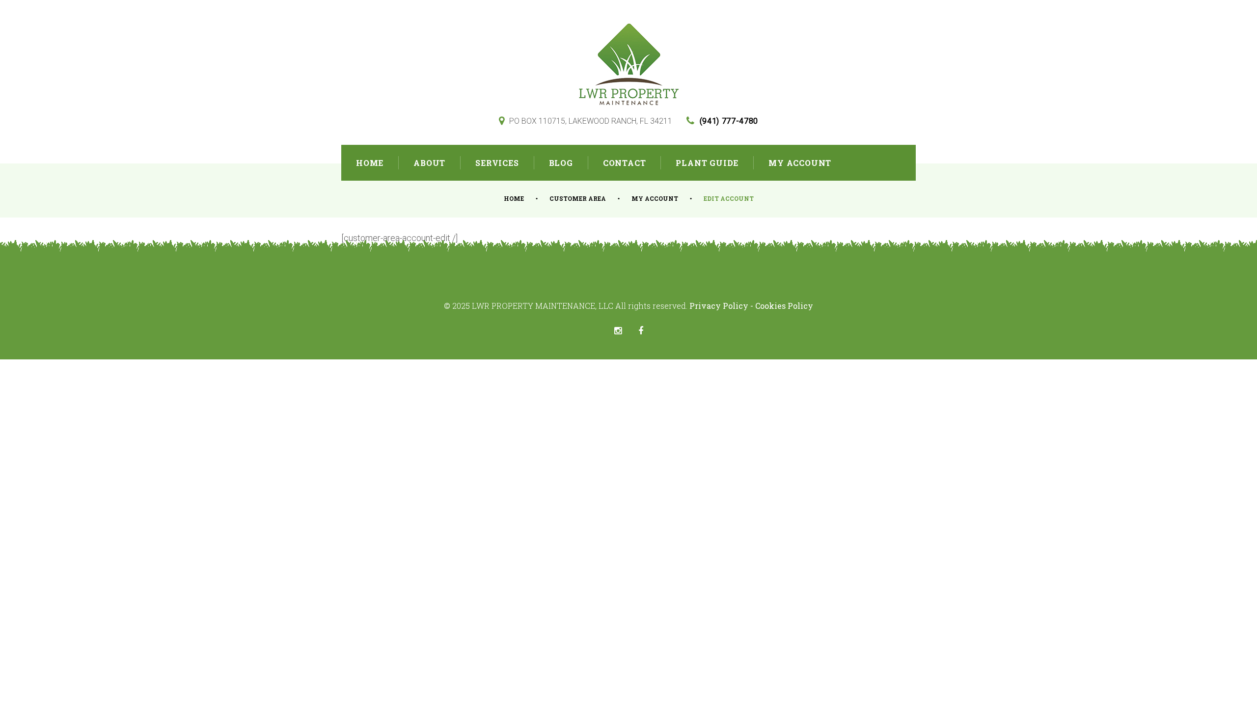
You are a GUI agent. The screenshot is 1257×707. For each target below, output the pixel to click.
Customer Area (577, 198)
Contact (624, 163)
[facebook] (640, 331)
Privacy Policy (719, 305)
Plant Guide (707, 163)
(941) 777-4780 (729, 121)
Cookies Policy (784, 305)
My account (654, 198)
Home (369, 163)
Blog (561, 163)
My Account (799, 163)
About (429, 163)
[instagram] (618, 331)
